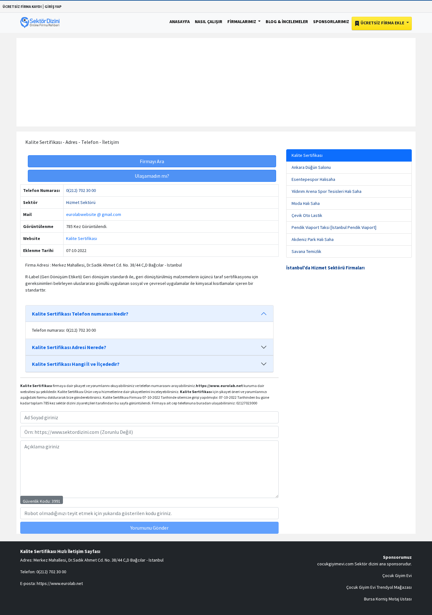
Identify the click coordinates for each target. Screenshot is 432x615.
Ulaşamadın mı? (152, 176)
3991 (56, 501)
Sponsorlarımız (331, 21)
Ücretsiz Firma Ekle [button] (382, 23)
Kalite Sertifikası (81, 238)
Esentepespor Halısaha (313, 179)
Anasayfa (180, 21)
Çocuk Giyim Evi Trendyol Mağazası (379, 587)
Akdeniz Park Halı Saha (313, 239)
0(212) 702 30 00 (81, 190)
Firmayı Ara (152, 161)
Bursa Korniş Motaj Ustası (388, 599)
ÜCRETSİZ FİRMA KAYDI (22, 6)
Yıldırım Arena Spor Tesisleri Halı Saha (326, 191)
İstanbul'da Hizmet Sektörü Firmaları (325, 268)
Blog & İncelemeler (287, 21)
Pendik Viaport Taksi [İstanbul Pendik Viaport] (334, 227)
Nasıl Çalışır (208, 21)
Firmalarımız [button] (242, 21)
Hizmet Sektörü (81, 202)
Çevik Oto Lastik (307, 215)
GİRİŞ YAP (53, 6)
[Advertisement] (216, 82)
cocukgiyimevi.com (335, 564)
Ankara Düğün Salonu (311, 167)
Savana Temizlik (306, 251)
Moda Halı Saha (306, 203)
